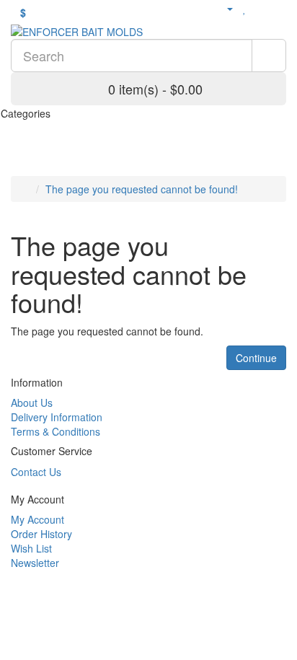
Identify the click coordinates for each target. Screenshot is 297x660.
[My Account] (224, 8)
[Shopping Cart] (261, 8)
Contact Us (36, 472)
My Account (37, 519)
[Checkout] (279, 8)
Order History (41, 534)
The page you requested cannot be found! (141, 189)
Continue (256, 358)
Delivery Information (56, 417)
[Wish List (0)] (245, 8)
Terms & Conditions (55, 431)
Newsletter (35, 562)
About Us (32, 402)
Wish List (31, 548)
